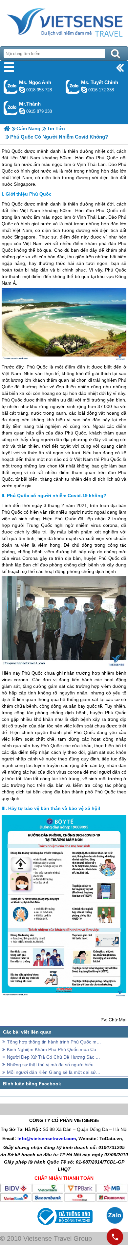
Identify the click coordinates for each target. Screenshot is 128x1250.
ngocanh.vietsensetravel (22, 89)
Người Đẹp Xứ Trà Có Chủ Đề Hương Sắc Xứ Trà (54, 1057)
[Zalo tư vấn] (115, 1215)
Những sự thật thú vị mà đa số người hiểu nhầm (54, 1064)
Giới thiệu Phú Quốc (29, 194)
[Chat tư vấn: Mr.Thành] (22, 111)
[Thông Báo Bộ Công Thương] (64, 1226)
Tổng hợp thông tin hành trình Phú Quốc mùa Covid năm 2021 (54, 1041)
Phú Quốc (12, 204)
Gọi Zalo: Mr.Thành (10, 108)
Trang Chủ (64, 21)
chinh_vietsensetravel (84, 89)
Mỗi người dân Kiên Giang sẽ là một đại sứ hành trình (54, 1072)
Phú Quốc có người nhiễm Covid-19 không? (56, 495)
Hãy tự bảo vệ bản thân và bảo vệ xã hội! (54, 808)
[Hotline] (115, 1237)
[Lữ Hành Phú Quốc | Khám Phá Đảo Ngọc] (7, 128)
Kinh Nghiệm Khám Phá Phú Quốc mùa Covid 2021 (54, 1049)
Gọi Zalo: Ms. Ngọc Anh (10, 86)
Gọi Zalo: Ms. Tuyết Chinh (72, 86)
